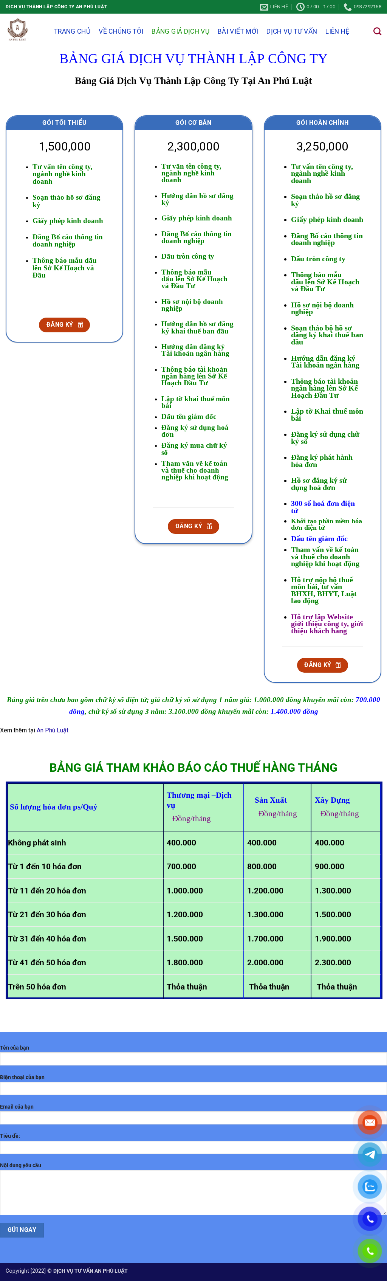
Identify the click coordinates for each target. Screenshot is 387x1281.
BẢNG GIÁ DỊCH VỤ (180, 31)
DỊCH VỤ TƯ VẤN (291, 31)
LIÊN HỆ (337, 31)
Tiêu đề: (10, 1136)
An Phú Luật (52, 730)
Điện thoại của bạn (22, 1077)
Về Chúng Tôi (121, 31)
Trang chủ (72, 31)
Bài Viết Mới (238, 31)
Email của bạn (17, 1107)
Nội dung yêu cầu (20, 1165)
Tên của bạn (14, 1048)
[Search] (377, 31)
